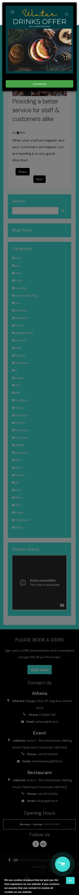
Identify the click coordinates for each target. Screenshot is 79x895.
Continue (39, 84)
